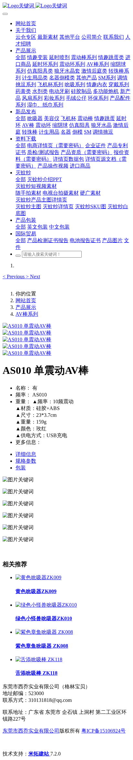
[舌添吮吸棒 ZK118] (38, 659)
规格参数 (25, 461)
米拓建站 (39, 753)
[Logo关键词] (66, 6)
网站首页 (25, 23)
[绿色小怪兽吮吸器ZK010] (46, 605)
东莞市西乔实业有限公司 (31, 731)
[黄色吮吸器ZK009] (38, 577)
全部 (20, 57)
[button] (14, 276)
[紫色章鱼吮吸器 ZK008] (44, 632)
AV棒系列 (26, 314)
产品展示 (25, 307)
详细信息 (25, 454)
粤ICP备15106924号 (103, 731)
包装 (20, 467)
